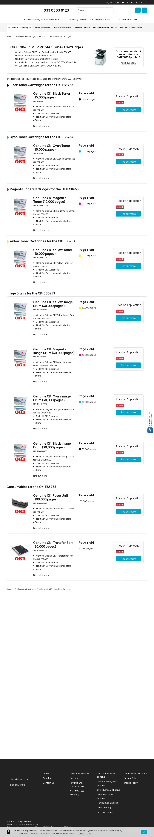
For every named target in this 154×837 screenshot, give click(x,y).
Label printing (104, 807)
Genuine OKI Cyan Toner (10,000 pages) (51, 148)
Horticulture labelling (107, 802)
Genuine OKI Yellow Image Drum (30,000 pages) (53, 304)
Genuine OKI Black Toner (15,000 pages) (51, 95)
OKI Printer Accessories (131, 27)
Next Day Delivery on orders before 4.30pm (89, 19)
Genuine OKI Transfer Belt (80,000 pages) (53, 545)
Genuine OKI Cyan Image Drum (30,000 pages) (52, 398)
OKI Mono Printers (82, 27)
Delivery (74, 778)
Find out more (40, 126)
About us (47, 778)
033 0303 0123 (56, 10)
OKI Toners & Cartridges (19, 27)
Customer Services (124, 2)
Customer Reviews (128, 19)
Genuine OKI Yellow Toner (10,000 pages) (52, 252)
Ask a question (128, 62)
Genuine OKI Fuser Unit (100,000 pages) (50, 497)
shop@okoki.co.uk (19, 779)
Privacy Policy (130, 778)
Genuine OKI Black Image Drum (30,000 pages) (52, 445)
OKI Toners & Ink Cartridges (25, 36)
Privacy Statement (85, 833)
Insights (108, 2)
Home (9, 36)
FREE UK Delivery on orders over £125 (41, 19)
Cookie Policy (131, 782)
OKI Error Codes (105, 812)
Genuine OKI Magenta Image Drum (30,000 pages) (54, 351)
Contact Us (141, 2)
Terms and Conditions (135, 773)
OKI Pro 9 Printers (42, 27)
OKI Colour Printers (62, 27)
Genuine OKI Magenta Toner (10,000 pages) (49, 200)
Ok (144, 831)
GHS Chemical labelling (108, 789)
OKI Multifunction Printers (105, 27)
